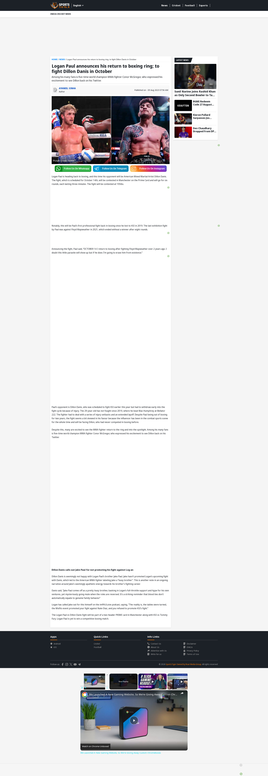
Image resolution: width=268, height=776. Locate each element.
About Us (155, 647)
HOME (55, 59)
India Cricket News (60, 14)
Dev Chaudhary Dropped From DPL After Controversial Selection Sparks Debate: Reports (204, 130)
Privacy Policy (193, 650)
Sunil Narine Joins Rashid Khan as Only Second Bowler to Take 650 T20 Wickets (195, 93)
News (164, 5)
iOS (55, 647)
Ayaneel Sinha (67, 88)
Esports (203, 5)
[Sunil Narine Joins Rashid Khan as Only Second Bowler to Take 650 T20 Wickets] (195, 76)
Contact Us (156, 643)
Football (190, 5)
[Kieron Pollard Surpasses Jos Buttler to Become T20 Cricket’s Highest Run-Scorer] (183, 118)
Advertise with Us (159, 650)
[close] (241, 765)
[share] (182, 693)
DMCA (189, 647)
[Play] (152, 681)
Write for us (156, 654)
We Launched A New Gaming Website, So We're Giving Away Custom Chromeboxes (133, 694)
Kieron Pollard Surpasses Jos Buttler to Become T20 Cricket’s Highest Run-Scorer (204, 116)
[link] (85, 694)
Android (57, 643)
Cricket (176, 5)
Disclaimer (191, 643)
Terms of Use (193, 654)
